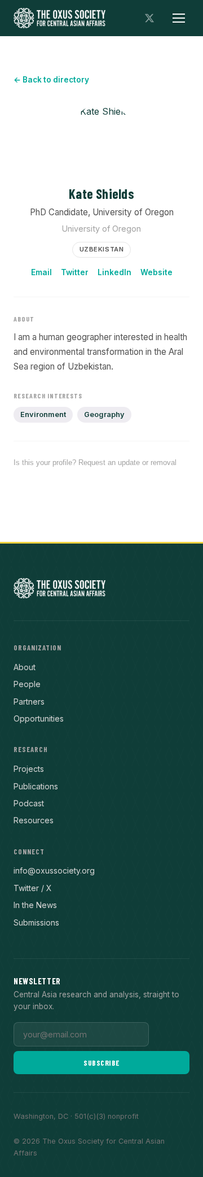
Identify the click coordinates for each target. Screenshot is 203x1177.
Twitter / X (33, 888)
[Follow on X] (149, 18)
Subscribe (101, 1062)
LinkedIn (114, 272)
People (27, 684)
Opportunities (39, 718)
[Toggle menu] (178, 18)
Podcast (29, 803)
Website (156, 272)
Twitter (75, 272)
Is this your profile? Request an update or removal (95, 462)
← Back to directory (51, 79)
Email (41, 272)
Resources (34, 820)
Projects (29, 769)
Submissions (36, 922)
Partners (29, 701)
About (25, 667)
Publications (36, 786)
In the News (35, 905)
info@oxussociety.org (54, 870)
